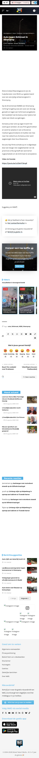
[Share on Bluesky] (26, 334)
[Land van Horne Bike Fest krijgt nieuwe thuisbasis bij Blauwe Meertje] (32, 399)
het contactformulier (16, 223)
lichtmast (15, 326)
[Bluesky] (26, 713)
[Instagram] (16, 713)
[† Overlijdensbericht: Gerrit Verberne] (32, 410)
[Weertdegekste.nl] (19, 10)
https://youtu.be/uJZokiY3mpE (14, 163)
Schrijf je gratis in (15, 232)
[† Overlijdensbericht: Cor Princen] (32, 420)
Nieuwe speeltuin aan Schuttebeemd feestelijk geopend (10, 429)
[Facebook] (3, 713)
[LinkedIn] (19, 713)
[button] (3, 10)
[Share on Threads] (22, 334)
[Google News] (13, 713)
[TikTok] (29, 713)
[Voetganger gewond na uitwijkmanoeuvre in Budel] (32, 580)
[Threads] (22, 713)
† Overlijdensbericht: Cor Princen (13, 417)
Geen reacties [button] (30, 377)
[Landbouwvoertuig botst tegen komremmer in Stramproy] (32, 570)
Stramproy (22, 43)
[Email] (30, 334)
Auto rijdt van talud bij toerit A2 (13, 559)
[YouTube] (9, 713)
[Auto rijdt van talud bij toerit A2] (32, 561)
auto (9, 326)
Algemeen (10, 43)
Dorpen (16, 43)
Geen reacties (30, 45)
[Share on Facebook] (8, 334)
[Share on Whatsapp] (17, 334)
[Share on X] (12, 334)
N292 (20, 326)
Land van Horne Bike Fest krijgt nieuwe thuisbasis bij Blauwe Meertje (13, 399)
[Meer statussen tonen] (35, 2)
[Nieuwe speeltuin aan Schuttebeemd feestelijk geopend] (32, 429)
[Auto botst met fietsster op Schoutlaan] (32, 590)
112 (6, 43)
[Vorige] (4, 300)
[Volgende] (35, 300)
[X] (6, 713)
